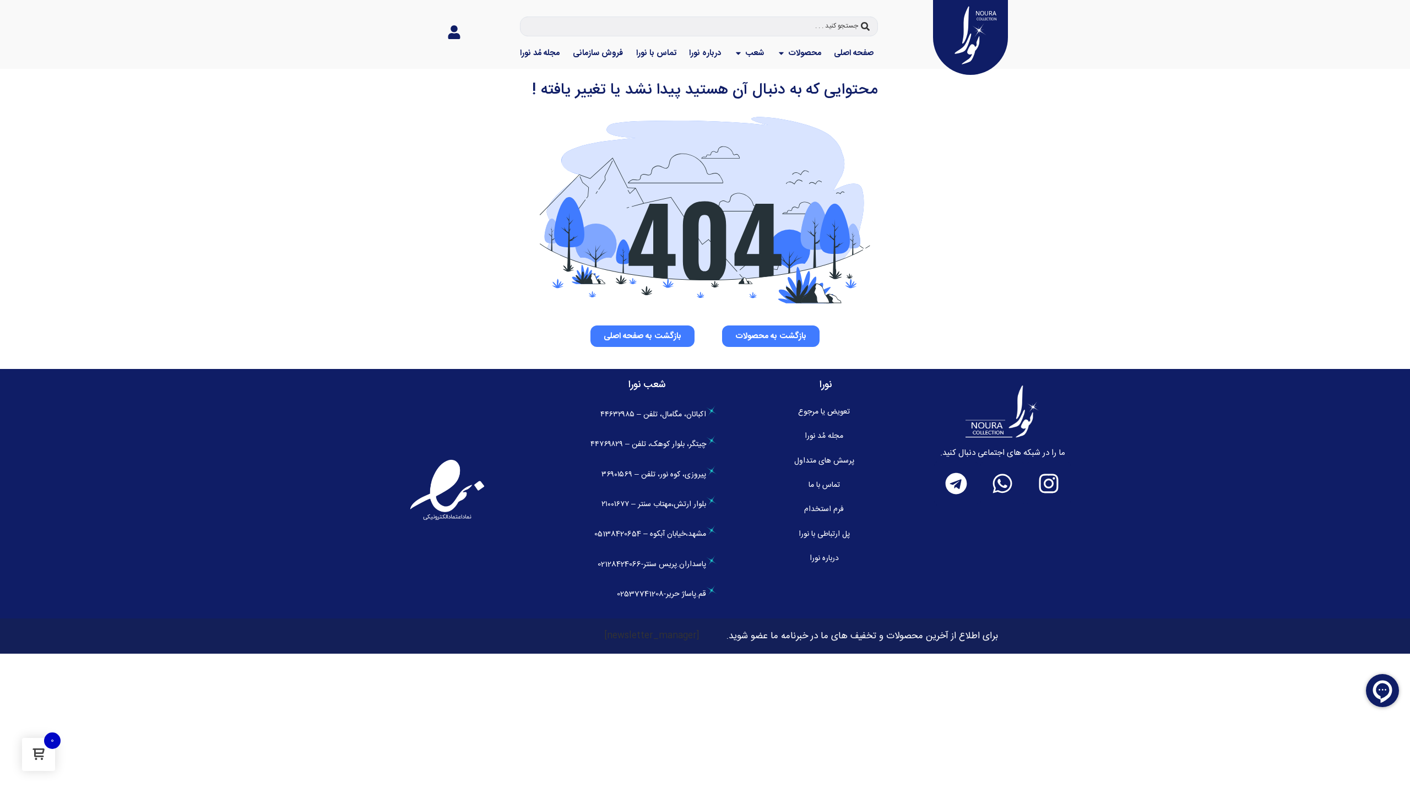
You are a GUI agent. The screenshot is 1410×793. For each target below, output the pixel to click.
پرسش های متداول (824, 461)
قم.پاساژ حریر (686, 594)
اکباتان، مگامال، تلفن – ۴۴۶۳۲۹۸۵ (653, 414)
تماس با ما (824, 485)
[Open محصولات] (781, 53)
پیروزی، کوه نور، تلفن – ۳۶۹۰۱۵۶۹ (653, 474)
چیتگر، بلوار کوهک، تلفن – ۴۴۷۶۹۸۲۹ (648, 444)
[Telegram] (956, 483)
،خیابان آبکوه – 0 (641, 534)
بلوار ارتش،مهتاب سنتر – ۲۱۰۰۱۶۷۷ (653, 504)
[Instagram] (1049, 483)
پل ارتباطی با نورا (824, 534)
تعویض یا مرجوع (824, 412)
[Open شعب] (738, 53)
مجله (824, 436)
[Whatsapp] (1002, 483)
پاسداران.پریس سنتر (674, 564)
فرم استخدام (824, 509)
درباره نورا (824, 558)
